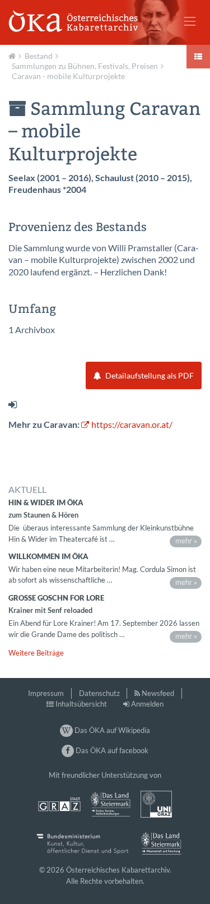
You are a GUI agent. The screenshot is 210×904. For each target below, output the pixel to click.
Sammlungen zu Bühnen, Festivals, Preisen (85, 66)
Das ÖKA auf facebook (111, 750)
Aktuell (13, 55)
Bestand (39, 56)
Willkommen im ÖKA (48, 556)
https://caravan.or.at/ (131, 424)
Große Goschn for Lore (56, 597)
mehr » (186, 540)
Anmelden (147, 703)
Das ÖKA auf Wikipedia (111, 730)
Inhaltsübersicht (81, 703)
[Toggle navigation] (190, 21)
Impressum (46, 693)
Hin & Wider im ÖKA (45, 502)
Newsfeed (158, 693)
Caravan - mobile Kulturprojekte (68, 76)
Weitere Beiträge (36, 652)
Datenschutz (99, 693)
